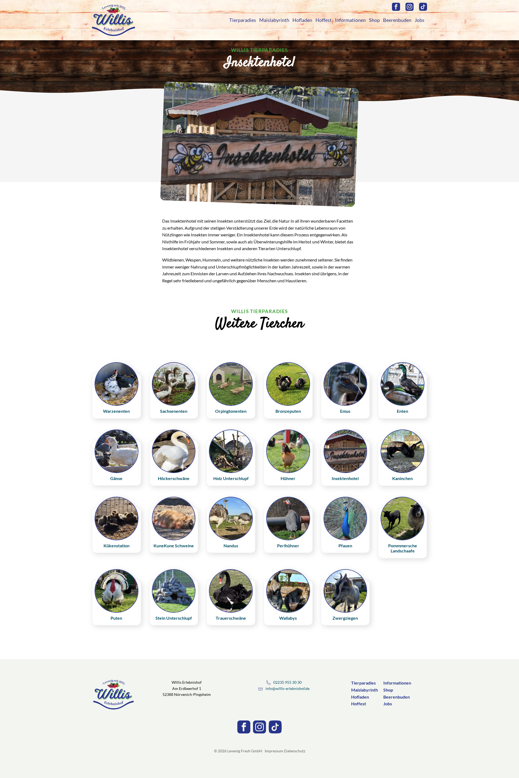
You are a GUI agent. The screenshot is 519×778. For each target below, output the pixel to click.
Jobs (419, 20)
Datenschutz (294, 751)
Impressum (274, 751)
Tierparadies (242, 20)
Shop (374, 20)
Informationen (350, 20)
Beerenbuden (397, 20)
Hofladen (302, 20)
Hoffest (323, 20)
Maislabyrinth (274, 20)
